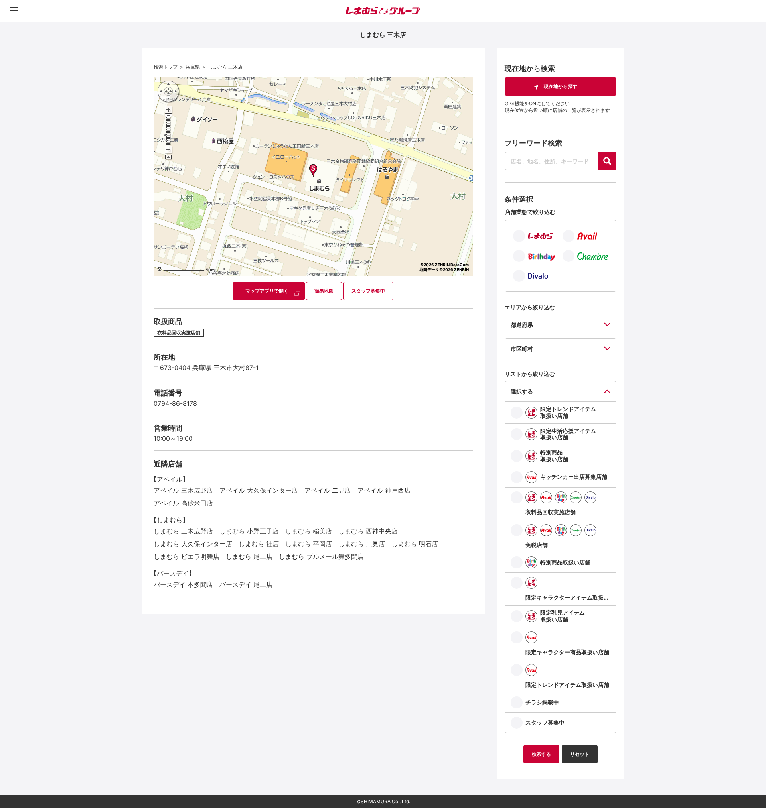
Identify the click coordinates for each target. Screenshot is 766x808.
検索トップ (166, 67)
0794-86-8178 (175, 403)
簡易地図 (324, 291)
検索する (541, 754)
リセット (579, 754)
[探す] (607, 161)
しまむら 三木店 (225, 67)
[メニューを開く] (13, 11)
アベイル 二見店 (327, 490)
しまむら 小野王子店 (249, 531)
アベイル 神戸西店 (384, 490)
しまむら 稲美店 (308, 531)
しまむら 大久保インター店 (193, 544)
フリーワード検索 (533, 143)
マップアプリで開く (266, 291)
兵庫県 (193, 67)
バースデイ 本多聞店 (183, 584)
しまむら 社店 (259, 544)
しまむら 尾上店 (249, 556)
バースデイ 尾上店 (245, 584)
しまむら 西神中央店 (368, 531)
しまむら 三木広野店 (183, 531)
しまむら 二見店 (361, 544)
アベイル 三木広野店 (183, 490)
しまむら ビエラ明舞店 (186, 556)
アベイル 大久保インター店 (258, 490)
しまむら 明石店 (414, 544)
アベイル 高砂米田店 (183, 503)
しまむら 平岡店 (308, 544)
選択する (522, 391)
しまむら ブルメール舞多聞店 (321, 556)
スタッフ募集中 (368, 291)
